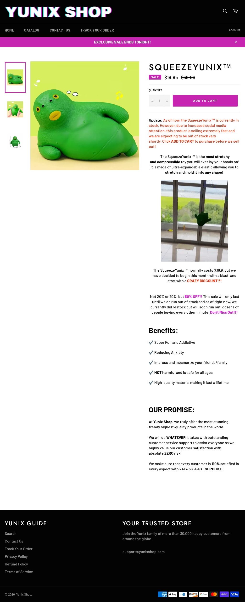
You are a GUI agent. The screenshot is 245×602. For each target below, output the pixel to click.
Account (234, 30)
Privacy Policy (16, 556)
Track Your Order (97, 30)
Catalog (31, 30)
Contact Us (60, 30)
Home (9, 30)
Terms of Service (19, 571)
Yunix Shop (23, 594)
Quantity (155, 90)
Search (11, 533)
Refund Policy (16, 564)
